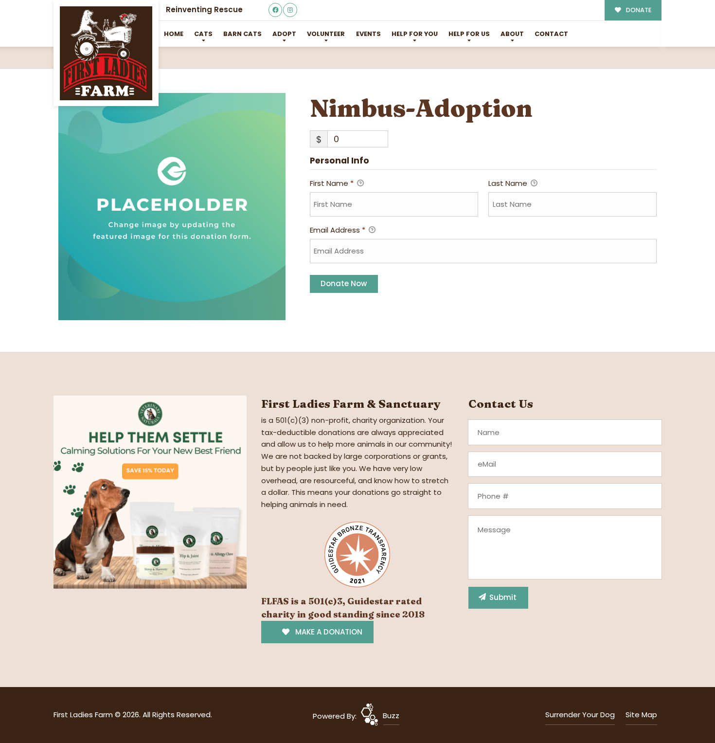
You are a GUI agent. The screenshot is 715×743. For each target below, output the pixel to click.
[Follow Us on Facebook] (275, 10)
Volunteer (326, 33)
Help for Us (469, 33)
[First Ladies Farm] (106, 53)
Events (368, 33)
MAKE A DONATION (327, 632)
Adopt (284, 33)
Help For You (415, 33)
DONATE (638, 10)
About (512, 33)
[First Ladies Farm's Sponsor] (150, 491)
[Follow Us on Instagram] (290, 10)
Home (173, 33)
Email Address (337, 230)
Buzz (391, 715)
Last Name (508, 183)
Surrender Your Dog (580, 714)
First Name (332, 183)
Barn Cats (242, 33)
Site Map (641, 714)
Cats (203, 33)
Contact (551, 33)
